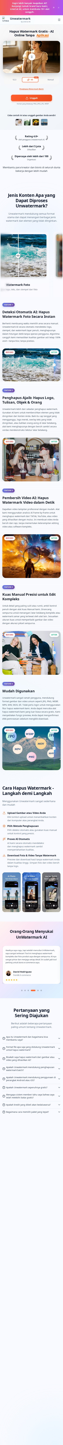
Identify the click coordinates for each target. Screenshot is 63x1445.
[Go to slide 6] (41, 990)
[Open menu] (59, 19)
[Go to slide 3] (28, 990)
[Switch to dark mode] (53, 19)
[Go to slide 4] (33, 990)
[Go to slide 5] (38, 990)
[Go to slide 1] (22, 990)
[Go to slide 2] (25, 990)
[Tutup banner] (59, 8)
